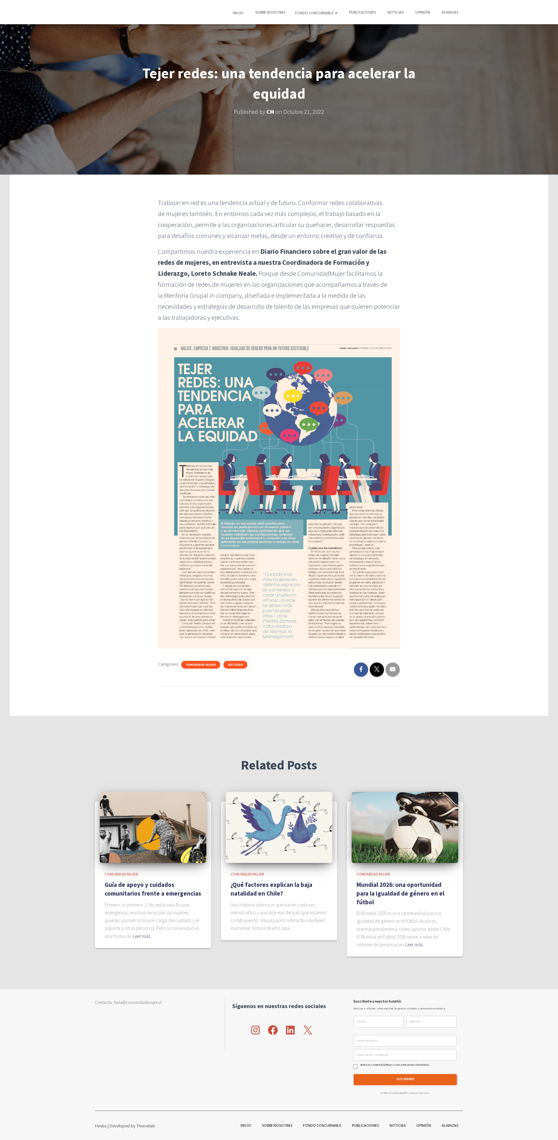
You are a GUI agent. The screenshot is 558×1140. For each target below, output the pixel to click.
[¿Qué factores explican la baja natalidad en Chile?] (279, 827)
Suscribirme (405, 1079)
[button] (335, 12)
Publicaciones (362, 12)
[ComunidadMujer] (106, 12)
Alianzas (449, 12)
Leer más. (142, 936)
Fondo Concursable (314, 12)
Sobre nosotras (269, 12)
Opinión (422, 12)
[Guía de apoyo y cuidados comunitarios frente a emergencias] (153, 827)
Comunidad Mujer (201, 664)
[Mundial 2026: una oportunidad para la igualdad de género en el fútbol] (405, 827)
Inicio (238, 12)
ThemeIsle (145, 1126)
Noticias (395, 12)
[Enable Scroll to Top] (545, 1127)
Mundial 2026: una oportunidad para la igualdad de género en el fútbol (400, 893)
